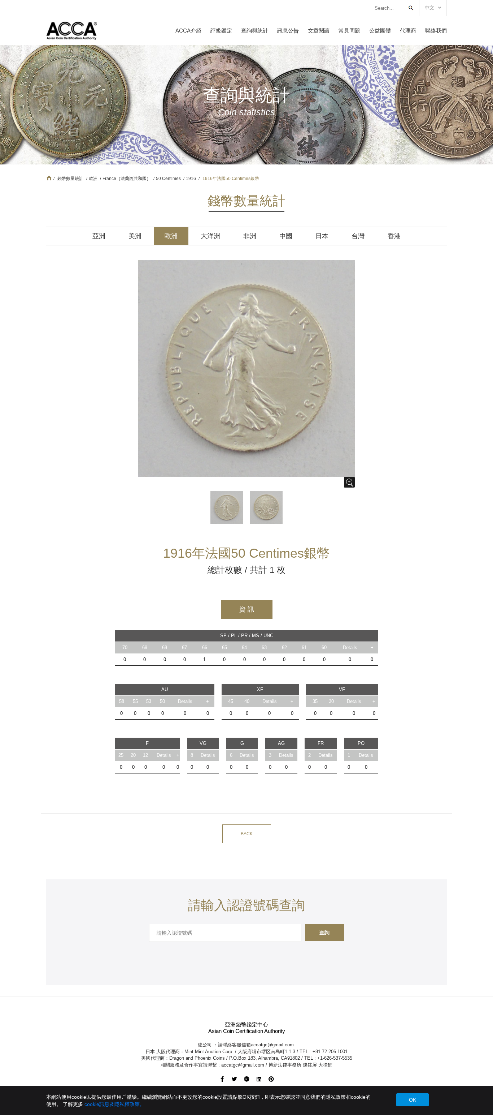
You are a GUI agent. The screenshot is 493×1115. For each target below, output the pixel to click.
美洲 (134, 236)
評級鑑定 (221, 30)
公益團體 (380, 30)
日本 (321, 236)
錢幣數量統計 (70, 178)
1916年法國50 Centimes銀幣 (230, 178)
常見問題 (349, 30)
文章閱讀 (319, 30)
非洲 (249, 236)
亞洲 (98, 236)
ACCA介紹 (188, 30)
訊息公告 (288, 30)
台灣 (358, 236)
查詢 (324, 932)
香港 (394, 236)
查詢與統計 (254, 30)
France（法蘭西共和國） (127, 178)
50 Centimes (169, 178)
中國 (285, 236)
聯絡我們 (436, 30)
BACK (247, 833)
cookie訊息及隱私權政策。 (114, 1104)
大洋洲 (210, 236)
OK (412, 1100)
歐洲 (94, 178)
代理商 (408, 30)
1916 (191, 178)
